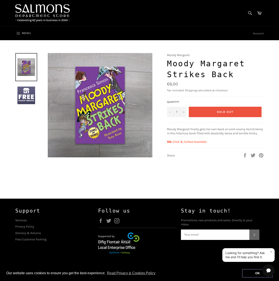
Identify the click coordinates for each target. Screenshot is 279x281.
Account (258, 33)
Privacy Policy (24, 226)
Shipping (191, 90)
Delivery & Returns (28, 233)
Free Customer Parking (30, 239)
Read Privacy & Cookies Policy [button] (131, 273)
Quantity (173, 101)
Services (21, 220)
